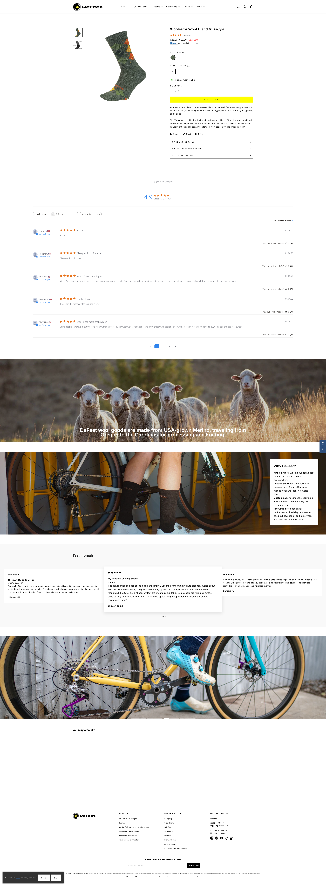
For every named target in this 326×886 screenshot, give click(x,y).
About (199, 7)
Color (178, 52)
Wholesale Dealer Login (129, 831)
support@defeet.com (219, 826)
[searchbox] (41, 214)
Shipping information (187, 148)
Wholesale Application (128, 836)
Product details (183, 142)
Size (178, 66)
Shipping (174, 43)
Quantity (176, 86)
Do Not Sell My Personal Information (134, 827)
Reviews (168, 836)
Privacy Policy (170, 840)
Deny (56, 878)
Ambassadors (170, 844)
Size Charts (169, 823)
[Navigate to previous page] (150, 346)
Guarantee (123, 823)
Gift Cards (168, 827)
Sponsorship (169, 831)
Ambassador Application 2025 (177, 848)
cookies (18, 877)
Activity (187, 7)
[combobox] (67, 214)
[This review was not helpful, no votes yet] (291, 243)
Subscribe (194, 865)
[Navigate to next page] (175, 346)
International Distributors (129, 840)
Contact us (215, 818)
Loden (172, 57)
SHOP (124, 7)
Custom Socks (141, 7)
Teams (157, 7)
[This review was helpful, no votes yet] (286, 243)
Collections (172, 7)
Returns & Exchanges (128, 819)
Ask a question (182, 155)
